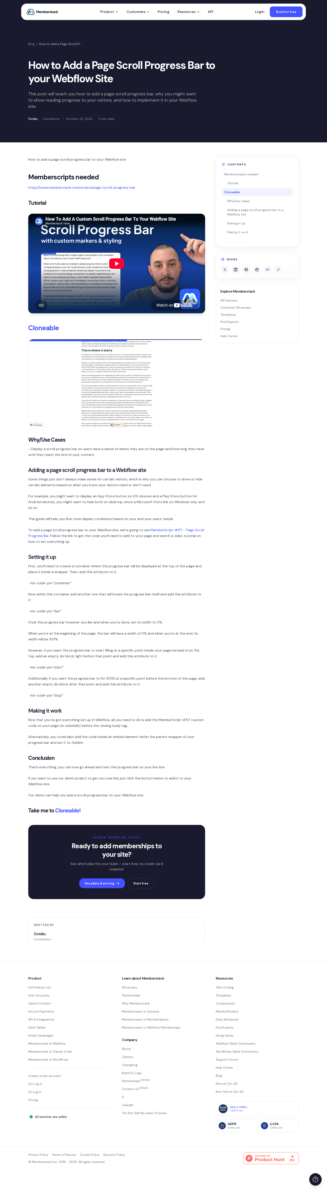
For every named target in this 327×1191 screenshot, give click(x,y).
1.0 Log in (34, 1092)
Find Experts (229, 322)
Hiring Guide (224, 1035)
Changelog (129, 1065)
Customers (136, 11)
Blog (31, 44)
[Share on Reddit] (256, 269)
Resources (186, 11)
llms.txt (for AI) (227, 1084)
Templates (228, 315)
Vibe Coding (225, 987)
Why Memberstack (136, 1003)
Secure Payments (41, 1011)
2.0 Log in (35, 1084)
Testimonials (131, 995)
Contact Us (135, 1089)
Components (225, 1003)
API (210, 11)
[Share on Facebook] (246, 269)
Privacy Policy (38, 1155)
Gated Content (39, 1003)
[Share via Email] (267, 269)
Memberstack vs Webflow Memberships (151, 1027)
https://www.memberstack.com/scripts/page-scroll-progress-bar (81, 187)
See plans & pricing (99, 883)
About (126, 1049)
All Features (228, 300)
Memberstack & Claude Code (50, 1052)
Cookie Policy (90, 1155)
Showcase (129, 987)
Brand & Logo (132, 1073)
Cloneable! (68, 810)
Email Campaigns (40, 1035)
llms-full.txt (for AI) (230, 1092)
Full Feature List (39, 987)
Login (259, 11)
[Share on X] (224, 269)
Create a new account (44, 1076)
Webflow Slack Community (236, 1043)
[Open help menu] (315, 1179)
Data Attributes (227, 1019)
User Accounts (39, 995)
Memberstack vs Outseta (140, 1011)
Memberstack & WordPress (48, 1060)
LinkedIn (127, 1105)
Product (107, 11)
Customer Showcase (235, 307)
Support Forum (227, 1060)
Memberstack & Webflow (47, 1043)
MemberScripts (227, 1011)
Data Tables (37, 1027)
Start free (140, 883)
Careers (127, 1057)
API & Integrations (41, 1019)
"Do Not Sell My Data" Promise (144, 1113)
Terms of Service (64, 1155)
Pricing (164, 11)
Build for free (286, 12)
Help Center (229, 336)
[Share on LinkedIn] (235, 269)
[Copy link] (278, 269)
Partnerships (135, 1081)
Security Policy (114, 1155)
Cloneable (43, 328)
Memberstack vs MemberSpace (145, 1019)
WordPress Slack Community (237, 1052)
